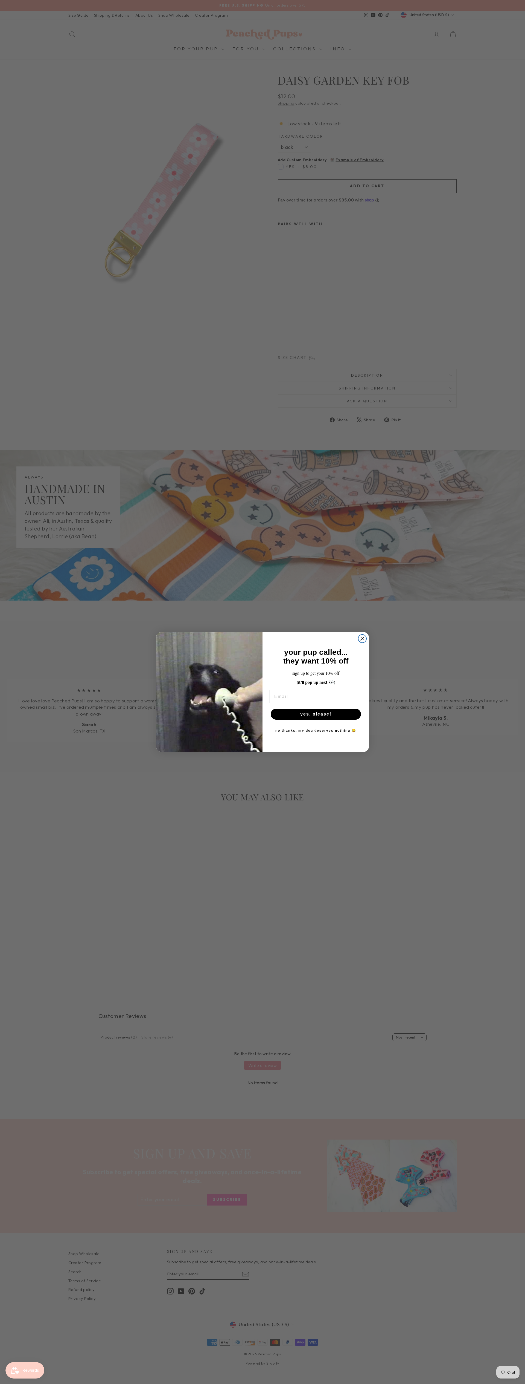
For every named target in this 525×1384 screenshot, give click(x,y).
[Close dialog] (362, 639)
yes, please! (315, 714)
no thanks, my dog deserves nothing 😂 (315, 731)
